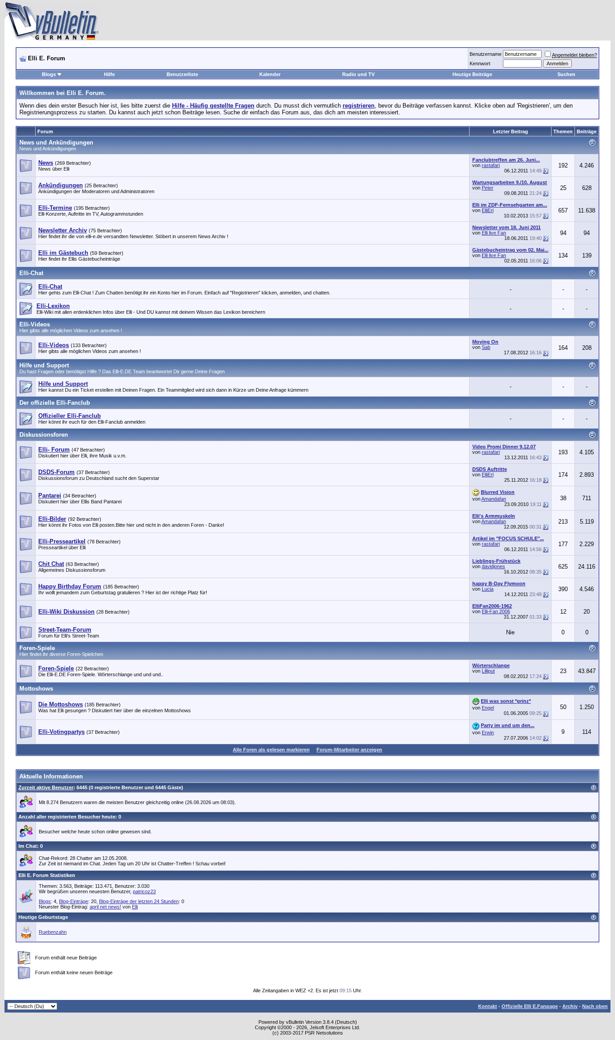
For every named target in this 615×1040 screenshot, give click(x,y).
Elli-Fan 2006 (496, 611)
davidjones (493, 566)
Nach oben (595, 1006)
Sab (486, 347)
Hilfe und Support (44, 365)
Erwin (488, 732)
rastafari (491, 165)
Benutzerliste (182, 74)
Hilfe (109, 74)
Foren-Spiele (37, 648)
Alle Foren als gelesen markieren (271, 749)
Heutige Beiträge (472, 74)
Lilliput (488, 671)
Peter (487, 187)
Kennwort (480, 63)
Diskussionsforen (43, 434)
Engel (488, 707)
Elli (135, 906)
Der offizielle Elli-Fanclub (54, 402)
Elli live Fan (494, 232)
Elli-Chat (31, 273)
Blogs (49, 74)
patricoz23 (144, 891)
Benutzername (486, 54)
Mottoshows (36, 688)
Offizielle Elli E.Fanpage (530, 1006)
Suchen (566, 74)
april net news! (105, 906)
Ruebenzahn (53, 932)
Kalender (269, 74)
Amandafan (493, 499)
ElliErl (487, 210)
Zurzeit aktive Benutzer (45, 787)
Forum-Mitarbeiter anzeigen (349, 749)
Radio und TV (358, 74)
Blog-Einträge (73, 901)
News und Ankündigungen (56, 142)
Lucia (487, 589)
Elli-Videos (34, 324)
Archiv (570, 1006)
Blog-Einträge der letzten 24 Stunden (139, 901)
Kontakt (487, 1006)
